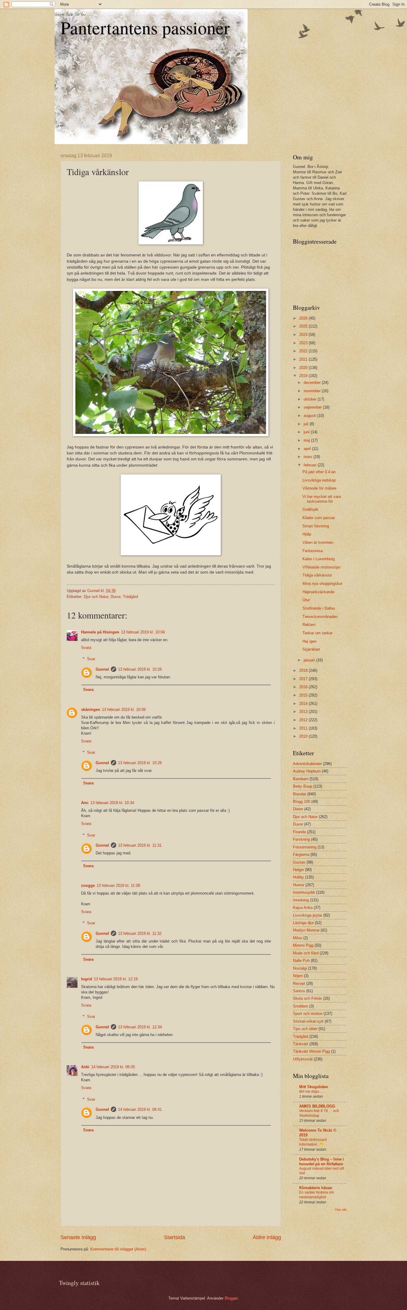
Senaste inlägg (78, 1237)
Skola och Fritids (307, 998)
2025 (304, 326)
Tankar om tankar (317, 633)
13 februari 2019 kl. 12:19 (116, 979)
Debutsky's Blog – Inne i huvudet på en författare (321, 1161)
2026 (304, 318)
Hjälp (306, 534)
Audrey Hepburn (307, 771)
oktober (311, 399)
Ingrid (86, 979)
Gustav (299, 862)
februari (311, 465)
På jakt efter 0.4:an (318, 472)
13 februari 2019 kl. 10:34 (112, 802)
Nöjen (298, 975)
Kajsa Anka (303, 907)
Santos (299, 991)
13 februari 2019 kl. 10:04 (143, 632)
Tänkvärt (300, 1044)
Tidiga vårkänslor (317, 575)
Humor (298, 885)
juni (307, 432)
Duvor (115, 596)
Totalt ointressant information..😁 (313, 1142)
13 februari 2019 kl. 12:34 (140, 1027)
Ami (84, 802)
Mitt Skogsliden (313, 1087)
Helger (298, 869)
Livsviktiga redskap (319, 480)
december (313, 382)
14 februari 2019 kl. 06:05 (113, 1067)
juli (307, 424)
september (313, 407)
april (308, 448)
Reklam (309, 624)
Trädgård (130, 596)
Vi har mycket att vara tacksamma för (321, 498)
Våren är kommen (317, 542)
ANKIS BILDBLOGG (317, 1106)
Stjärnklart (311, 649)
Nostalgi (300, 968)
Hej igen (309, 641)
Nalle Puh (301, 960)
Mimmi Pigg (303, 945)
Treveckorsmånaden (320, 616)
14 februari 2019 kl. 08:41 (140, 1109)
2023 (304, 343)
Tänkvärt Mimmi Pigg (311, 1051)
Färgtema (301, 854)
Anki (85, 1067)
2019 (304, 375)
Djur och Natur (96, 596)
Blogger (231, 1298)
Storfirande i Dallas (318, 608)
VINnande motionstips (321, 567)
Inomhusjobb (304, 892)
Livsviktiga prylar (307, 915)
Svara (86, 647)
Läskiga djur (303, 922)
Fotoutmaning (304, 847)
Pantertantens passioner (145, 27)
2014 (304, 703)
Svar (91, 659)
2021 (304, 359)
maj (307, 440)
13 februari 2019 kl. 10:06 (124, 709)
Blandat (299, 794)
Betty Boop (302, 786)
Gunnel (102, 669)
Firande (299, 832)
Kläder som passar (318, 517)
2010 (304, 736)
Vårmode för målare (319, 488)
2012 (304, 720)
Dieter (298, 809)
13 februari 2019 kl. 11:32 (139, 933)
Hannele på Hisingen (100, 632)
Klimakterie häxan (315, 1188)
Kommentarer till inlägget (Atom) (118, 1249)
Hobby (298, 877)
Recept (299, 983)
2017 (304, 679)
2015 (304, 695)
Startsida (174, 1237)
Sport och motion (307, 1013)
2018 (304, 670)
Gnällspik (310, 509)
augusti (310, 415)
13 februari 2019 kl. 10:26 (140, 669)
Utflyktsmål (303, 1059)
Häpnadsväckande (318, 592)
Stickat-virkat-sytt (308, 1021)
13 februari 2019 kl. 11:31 (139, 845)
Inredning (301, 900)
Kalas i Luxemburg (318, 559)
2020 (304, 367)
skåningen (90, 709)
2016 (304, 687)
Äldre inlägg (267, 1237)
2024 (304, 334)
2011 (304, 728)
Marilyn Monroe (306, 930)
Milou (297, 938)
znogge (88, 885)
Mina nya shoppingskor (322, 583)
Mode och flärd (306, 953)
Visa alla (341, 1209)
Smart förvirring (315, 526)
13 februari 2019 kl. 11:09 (118, 885)
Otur (306, 600)
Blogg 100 (301, 801)
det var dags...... (311, 1091)
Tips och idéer (305, 1028)
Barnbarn (300, 779)
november (313, 391)
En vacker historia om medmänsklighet (316, 1194)
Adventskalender (307, 763)
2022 (304, 351)
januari (310, 660)
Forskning (301, 839)
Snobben (300, 1006)
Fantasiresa (312, 551)
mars (308, 456)
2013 (304, 711)
